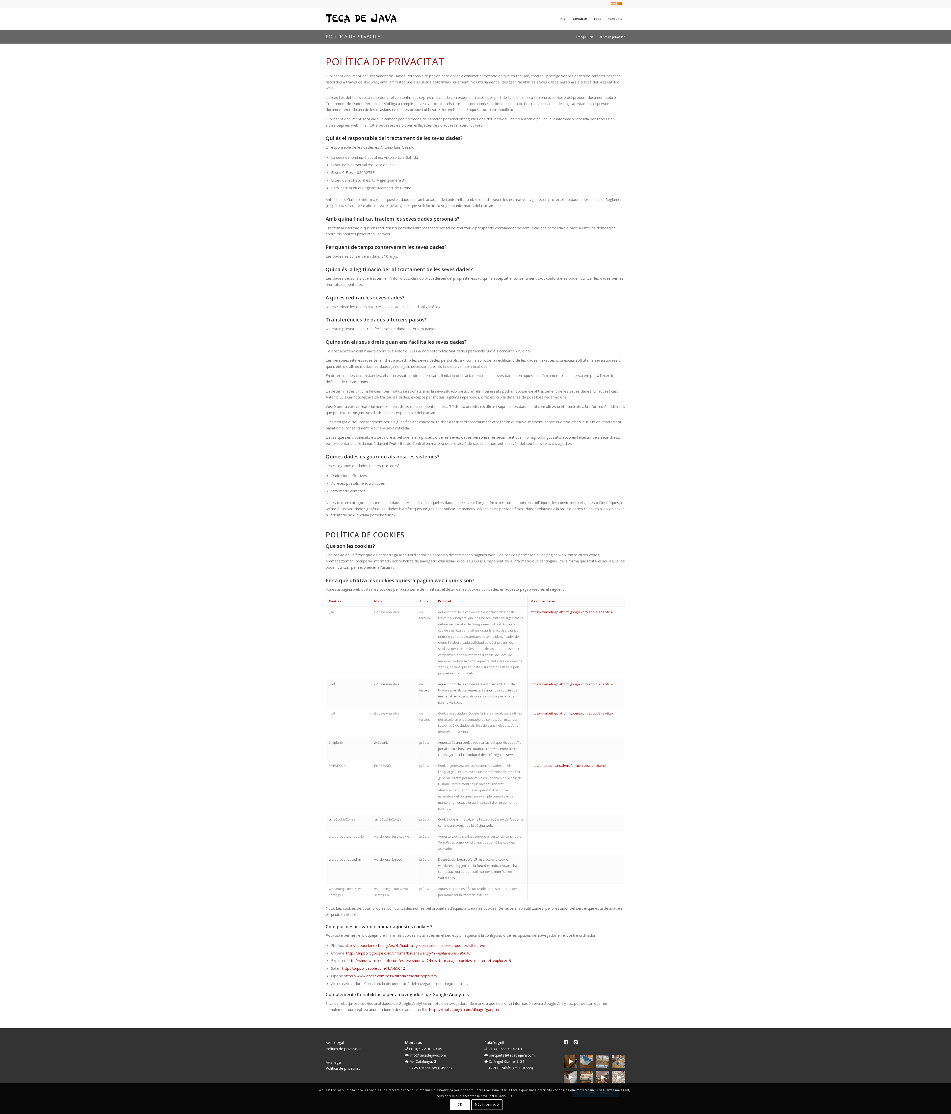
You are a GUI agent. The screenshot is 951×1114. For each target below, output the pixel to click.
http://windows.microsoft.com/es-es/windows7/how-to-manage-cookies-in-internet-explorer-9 (429, 960)
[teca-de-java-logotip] (363, 18)
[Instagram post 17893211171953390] (602, 1077)
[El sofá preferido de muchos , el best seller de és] (586, 1077)
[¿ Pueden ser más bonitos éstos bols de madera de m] (618, 1061)
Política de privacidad (344, 1048)
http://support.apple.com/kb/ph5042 (373, 968)
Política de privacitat (355, 36)
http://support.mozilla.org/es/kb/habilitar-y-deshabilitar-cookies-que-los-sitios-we (415, 945)
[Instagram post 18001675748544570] (571, 1061)
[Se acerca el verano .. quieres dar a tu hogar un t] (586, 1061)
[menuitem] (563, 18)
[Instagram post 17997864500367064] (618, 1077)
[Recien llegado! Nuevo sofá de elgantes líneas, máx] (571, 1077)
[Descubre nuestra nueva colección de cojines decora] (602, 1061)
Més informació (487, 1104)
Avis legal (334, 1062)
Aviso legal (335, 1042)
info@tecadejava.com (428, 1055)
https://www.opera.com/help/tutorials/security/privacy (390, 975)
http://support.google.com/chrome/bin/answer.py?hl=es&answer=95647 (408, 953)
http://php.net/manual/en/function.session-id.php (568, 765)
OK (460, 1104)
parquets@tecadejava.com (512, 1055)
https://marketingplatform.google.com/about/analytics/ (571, 612)
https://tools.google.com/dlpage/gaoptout (465, 1009)
